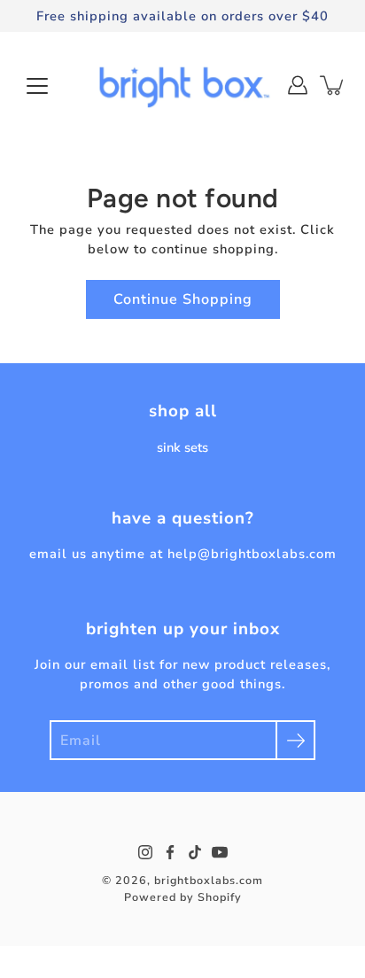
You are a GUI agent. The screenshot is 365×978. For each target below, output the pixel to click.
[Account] (297, 85)
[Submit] (295, 740)
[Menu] (37, 86)
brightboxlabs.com (208, 880)
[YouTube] (220, 852)
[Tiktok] (195, 852)
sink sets (182, 447)
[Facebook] (170, 852)
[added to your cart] (333, 85)
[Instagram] (145, 852)
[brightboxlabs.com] (182, 85)
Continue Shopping (182, 299)
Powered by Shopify (183, 896)
